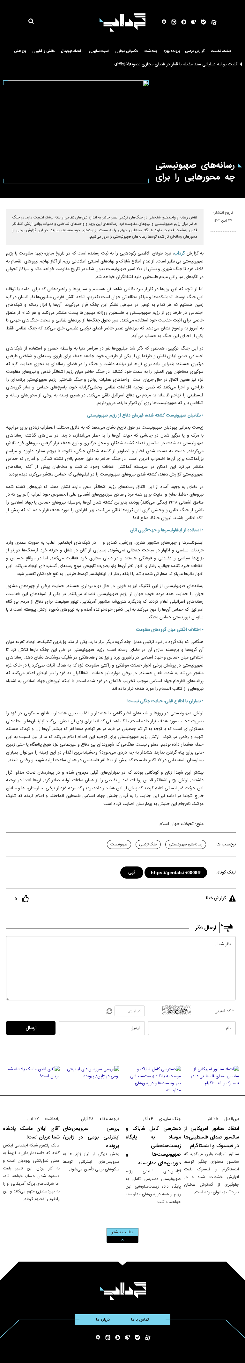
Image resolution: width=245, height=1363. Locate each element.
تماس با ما (140, 1319)
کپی (132, 871)
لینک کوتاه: (226, 872)
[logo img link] (122, 22)
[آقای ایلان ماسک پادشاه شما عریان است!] (31, 1088)
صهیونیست (119, 844)
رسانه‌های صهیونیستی (186, 844)
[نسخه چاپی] (212, 234)
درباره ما (103, 1319)
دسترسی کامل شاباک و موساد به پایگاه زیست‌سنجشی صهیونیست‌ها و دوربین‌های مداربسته (153, 1146)
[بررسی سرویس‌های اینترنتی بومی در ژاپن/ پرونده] (91, 1088)
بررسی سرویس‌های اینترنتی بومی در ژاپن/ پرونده (91, 1137)
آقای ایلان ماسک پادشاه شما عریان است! (31, 1133)
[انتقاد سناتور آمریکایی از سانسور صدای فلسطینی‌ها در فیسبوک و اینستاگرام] (211, 1088)
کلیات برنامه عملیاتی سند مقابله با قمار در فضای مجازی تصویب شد (178, 64)
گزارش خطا (216, 898)
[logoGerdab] (123, 1291)
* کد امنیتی (224, 1011)
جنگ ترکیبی (148, 844)
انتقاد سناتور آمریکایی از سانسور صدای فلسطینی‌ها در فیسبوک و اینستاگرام (211, 1137)
